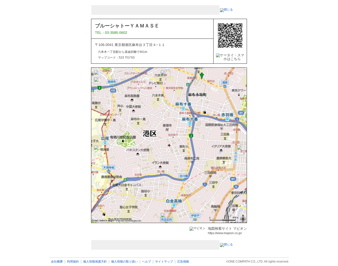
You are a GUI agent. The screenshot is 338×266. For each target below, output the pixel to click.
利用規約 (73, 261)
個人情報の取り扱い (124, 261)
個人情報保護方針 (95, 261)
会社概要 (57, 261)
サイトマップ (164, 261)
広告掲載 (183, 261)
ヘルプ (146, 261)
